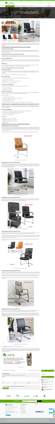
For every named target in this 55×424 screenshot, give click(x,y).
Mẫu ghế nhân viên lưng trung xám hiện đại (48, 384)
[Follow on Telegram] (43, 411)
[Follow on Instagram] (37, 411)
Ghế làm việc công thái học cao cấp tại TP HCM (48, 379)
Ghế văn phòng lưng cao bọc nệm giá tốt (33, 370)
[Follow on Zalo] (44, 411)
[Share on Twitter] (20, 367)
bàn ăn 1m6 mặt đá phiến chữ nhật (36, 419)
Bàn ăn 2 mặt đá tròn (10, 420)
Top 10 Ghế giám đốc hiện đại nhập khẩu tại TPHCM (48, 382)
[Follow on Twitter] (43, 0)
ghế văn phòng (28, 105)
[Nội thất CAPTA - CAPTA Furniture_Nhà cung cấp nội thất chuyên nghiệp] (9, 3)
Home (17, 13)
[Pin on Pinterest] (22, 367)
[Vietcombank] (36, 396)
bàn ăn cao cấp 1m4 (44, 420)
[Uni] (45, 396)
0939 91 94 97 (7, 118)
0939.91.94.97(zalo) (33, 350)
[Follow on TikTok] (39, 411)
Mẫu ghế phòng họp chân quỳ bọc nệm (7, 50)
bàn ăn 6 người (16, 420)
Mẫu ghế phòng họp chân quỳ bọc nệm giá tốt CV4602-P (21, 306)
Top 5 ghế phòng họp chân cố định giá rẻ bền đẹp (15, 346)
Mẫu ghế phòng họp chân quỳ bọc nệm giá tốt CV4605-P (21, 268)
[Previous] (7, 396)
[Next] (48, 396)
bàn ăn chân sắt (38, 421)
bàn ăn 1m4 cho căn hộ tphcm (23, 419)
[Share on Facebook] (18, 367)
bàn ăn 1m (13, 419)
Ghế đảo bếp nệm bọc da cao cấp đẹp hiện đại (48, 387)
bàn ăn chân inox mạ (25, 421)
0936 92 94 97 (11, 118)
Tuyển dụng (48, 0)
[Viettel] (18, 396)
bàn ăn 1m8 (43, 419)
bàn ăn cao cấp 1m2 (38, 420)
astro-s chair (9, 419)
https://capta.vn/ (7, 122)
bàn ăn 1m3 (17, 419)
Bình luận (4, 376)
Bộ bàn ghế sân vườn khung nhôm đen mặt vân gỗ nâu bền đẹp (48, 389)
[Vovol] (10, 396)
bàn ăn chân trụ (43, 421)
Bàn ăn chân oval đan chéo (32, 421)
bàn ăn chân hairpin (19, 421)
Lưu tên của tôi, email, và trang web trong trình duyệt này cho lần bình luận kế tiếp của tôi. (14, 386)
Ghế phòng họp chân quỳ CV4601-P (6, 310)
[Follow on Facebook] (42, 0)
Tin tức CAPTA (21, 13)
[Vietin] (27, 396)
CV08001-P (31, 127)
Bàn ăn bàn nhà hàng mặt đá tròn (31, 420)
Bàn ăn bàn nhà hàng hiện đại (22, 420)
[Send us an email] (44, 0)
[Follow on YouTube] (41, 411)
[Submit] (49, 3)
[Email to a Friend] (21, 367)
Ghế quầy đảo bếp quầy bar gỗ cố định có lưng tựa (9, 370)
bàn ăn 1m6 (29, 419)
